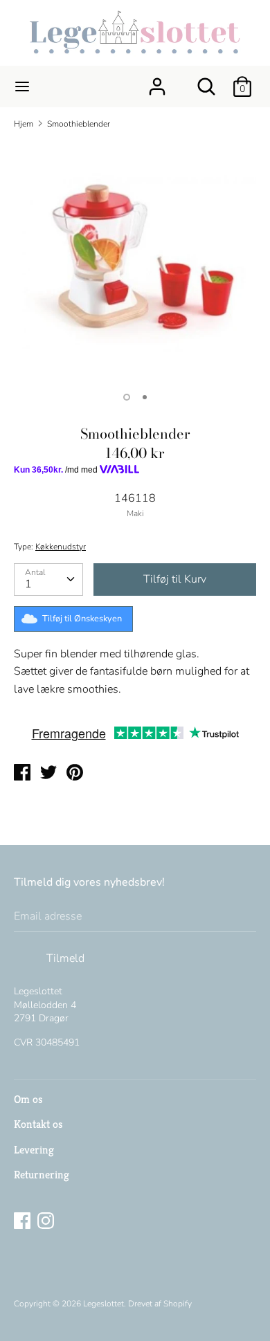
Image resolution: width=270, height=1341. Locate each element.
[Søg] (206, 81)
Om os (28, 1099)
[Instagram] (47, 1222)
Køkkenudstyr (60, 546)
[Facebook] (23, 1222)
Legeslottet (103, 1303)
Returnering (41, 1174)
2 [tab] (145, 397)
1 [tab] (126, 397)
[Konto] (157, 81)
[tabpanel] (135, 261)
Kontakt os (38, 1124)
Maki (135, 513)
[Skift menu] (22, 86)
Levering (34, 1149)
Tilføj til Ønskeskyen (82, 618)
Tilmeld (65, 958)
